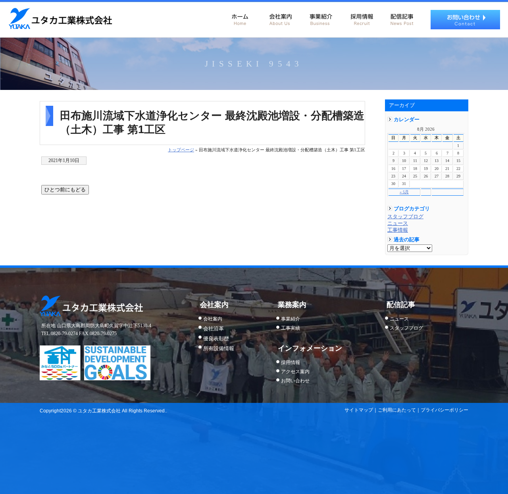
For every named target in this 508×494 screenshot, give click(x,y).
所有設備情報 (218, 348)
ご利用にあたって (397, 410)
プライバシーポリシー (444, 410)
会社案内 (280, 17)
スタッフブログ (405, 216)
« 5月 (404, 192)
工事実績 (290, 328)
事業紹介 (320, 17)
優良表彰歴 (216, 338)
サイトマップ (358, 410)
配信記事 (401, 17)
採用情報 (361, 17)
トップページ (181, 149)
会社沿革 (213, 329)
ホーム (239, 17)
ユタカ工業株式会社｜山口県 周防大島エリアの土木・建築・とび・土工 (60, 18)
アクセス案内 (295, 371)
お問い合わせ (465, 19)
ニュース (397, 223)
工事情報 (397, 230)
